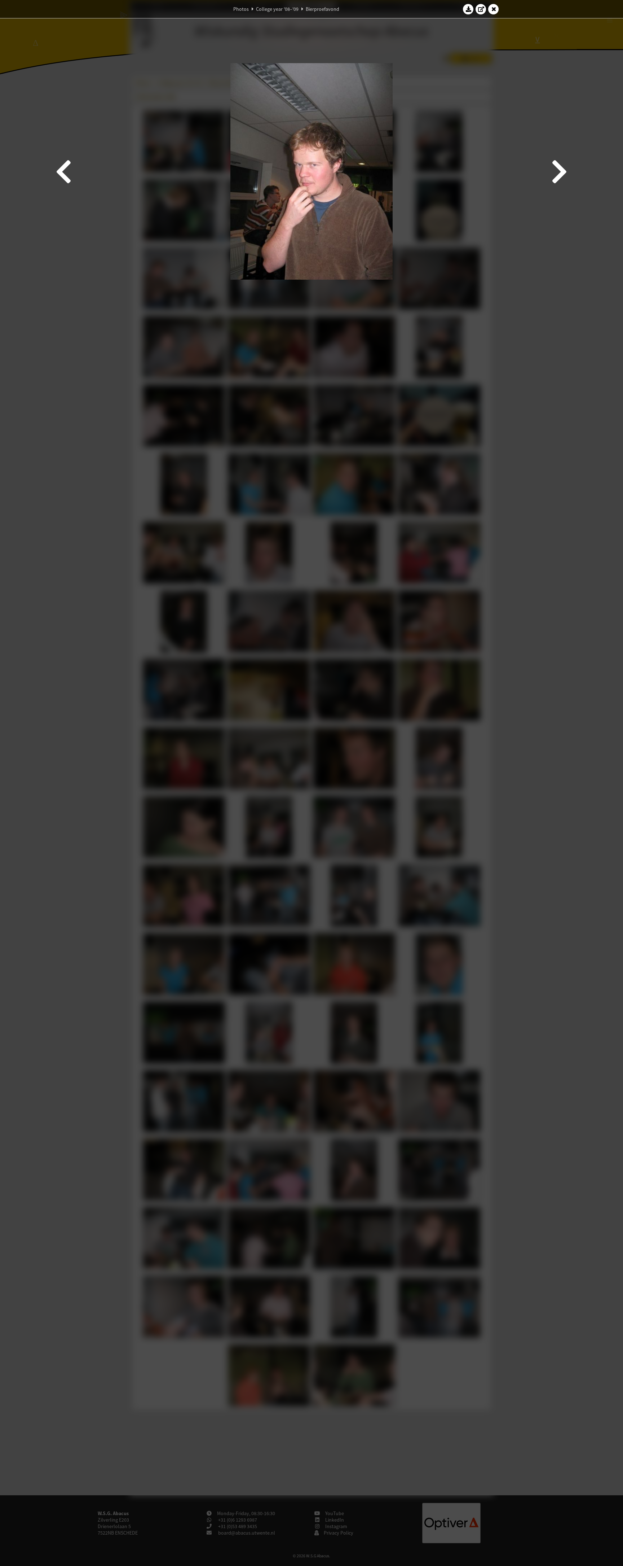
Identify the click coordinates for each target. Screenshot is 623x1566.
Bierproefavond (322, 9)
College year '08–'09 (277, 9)
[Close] (493, 9)
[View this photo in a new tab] (481, 9)
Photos (241, 9)
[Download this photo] (468, 9)
